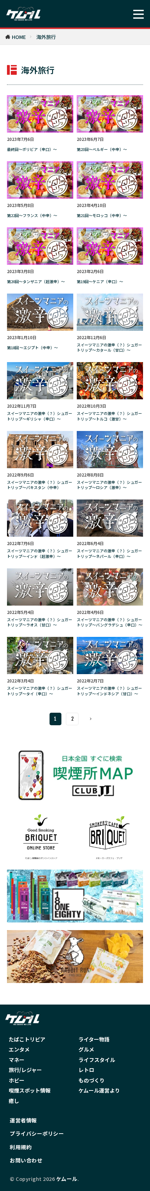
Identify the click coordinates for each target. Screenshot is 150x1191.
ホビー (16, 1080)
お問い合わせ (26, 1160)
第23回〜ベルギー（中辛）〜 (102, 149)
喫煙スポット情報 (30, 1090)
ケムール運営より (99, 1090)
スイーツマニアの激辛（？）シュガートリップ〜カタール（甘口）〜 (109, 347)
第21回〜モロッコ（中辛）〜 (102, 215)
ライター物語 (94, 1039)
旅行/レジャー (25, 1069)
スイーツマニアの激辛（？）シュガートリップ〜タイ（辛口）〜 (39, 691)
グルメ (86, 1049)
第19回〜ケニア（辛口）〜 (100, 281)
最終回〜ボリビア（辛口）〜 (32, 149)
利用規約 (20, 1147)
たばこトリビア (27, 1039)
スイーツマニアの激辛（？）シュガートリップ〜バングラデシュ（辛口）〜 (109, 622)
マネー (16, 1059)
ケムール (66, 1178)
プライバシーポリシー (37, 1133)
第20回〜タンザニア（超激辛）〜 (36, 281)
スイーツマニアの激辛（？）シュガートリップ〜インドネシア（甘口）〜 (109, 691)
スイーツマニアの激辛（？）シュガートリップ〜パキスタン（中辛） (39, 485)
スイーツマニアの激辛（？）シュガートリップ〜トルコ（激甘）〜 (109, 416)
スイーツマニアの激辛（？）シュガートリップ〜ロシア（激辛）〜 (109, 485)
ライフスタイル (96, 1059)
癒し (14, 1100)
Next (91, 719)
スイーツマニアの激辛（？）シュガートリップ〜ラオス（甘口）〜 (39, 622)
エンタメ (19, 1049)
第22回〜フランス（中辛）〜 (32, 215)
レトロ (86, 1069)
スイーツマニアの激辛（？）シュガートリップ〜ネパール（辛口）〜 (109, 553)
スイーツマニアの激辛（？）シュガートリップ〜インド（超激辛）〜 (39, 553)
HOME (19, 36)
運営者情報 (23, 1120)
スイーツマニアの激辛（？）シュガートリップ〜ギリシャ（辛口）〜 (39, 416)
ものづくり (91, 1080)
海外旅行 (46, 36)
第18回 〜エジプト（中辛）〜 (32, 347)
